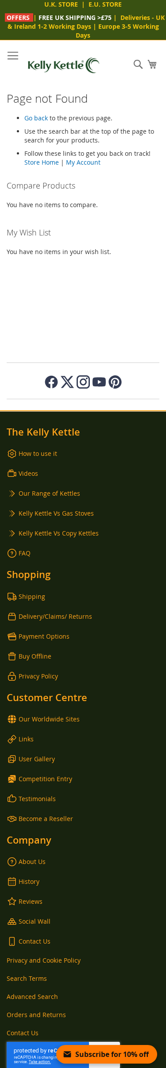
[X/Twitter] (67, 382)
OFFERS (18, 17)
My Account (83, 162)
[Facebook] (51, 382)
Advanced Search (32, 996)
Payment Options (44, 636)
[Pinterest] (115, 382)
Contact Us (34, 941)
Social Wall (34, 921)
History (29, 881)
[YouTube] (99, 382)
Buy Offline (35, 656)
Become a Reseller (46, 818)
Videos (28, 473)
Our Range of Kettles (49, 493)
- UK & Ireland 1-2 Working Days (86, 22)
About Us (32, 861)
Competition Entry (45, 779)
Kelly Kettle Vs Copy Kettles (59, 533)
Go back (36, 118)
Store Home (41, 162)
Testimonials (37, 798)
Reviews (30, 901)
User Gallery (37, 759)
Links (26, 739)
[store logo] (64, 65)
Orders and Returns (36, 1014)
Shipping (32, 596)
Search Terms (27, 978)
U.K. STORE (61, 4)
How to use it (38, 453)
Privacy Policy (38, 676)
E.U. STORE (105, 4)
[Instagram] (83, 382)
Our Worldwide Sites (49, 719)
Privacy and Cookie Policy (44, 960)
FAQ (25, 553)
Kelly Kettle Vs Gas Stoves (56, 513)
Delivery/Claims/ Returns (55, 616)
